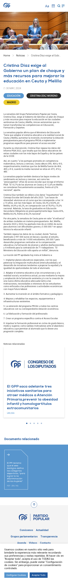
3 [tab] (34, 423)
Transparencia (49, 536)
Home (6, 55)
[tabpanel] (34, 382)
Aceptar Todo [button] (39, 575)
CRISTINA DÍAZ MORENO (44, 95)
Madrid (11, 102)
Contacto (45, 543)
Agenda (21, 543)
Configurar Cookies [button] (16, 575)
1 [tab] (26, 423)
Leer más (10, 413)
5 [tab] (41, 423)
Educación (13, 95)
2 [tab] (30, 423)
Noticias (20, 55)
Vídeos (33, 543)
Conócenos (26, 530)
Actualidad (42, 530)
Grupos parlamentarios (24, 536)
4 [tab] (37, 423)
